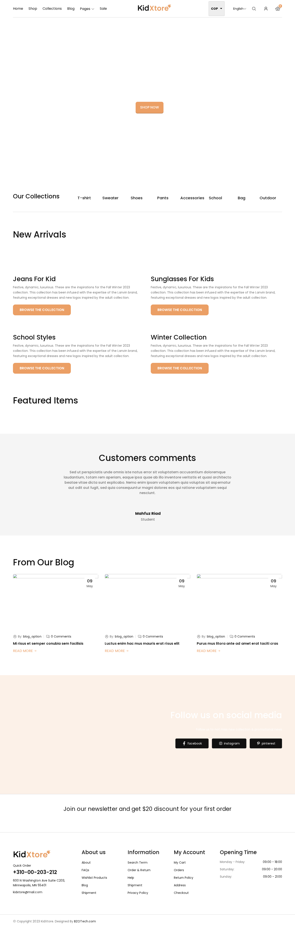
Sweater (110, 198)
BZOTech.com (85, 921)
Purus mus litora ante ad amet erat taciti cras (237, 643)
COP (214, 8)
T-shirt (84, 198)
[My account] (266, 8)
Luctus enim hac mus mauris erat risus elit (142, 643)
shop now (149, 107)
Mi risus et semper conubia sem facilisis (48, 643)
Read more (23, 650)
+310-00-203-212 (35, 872)
